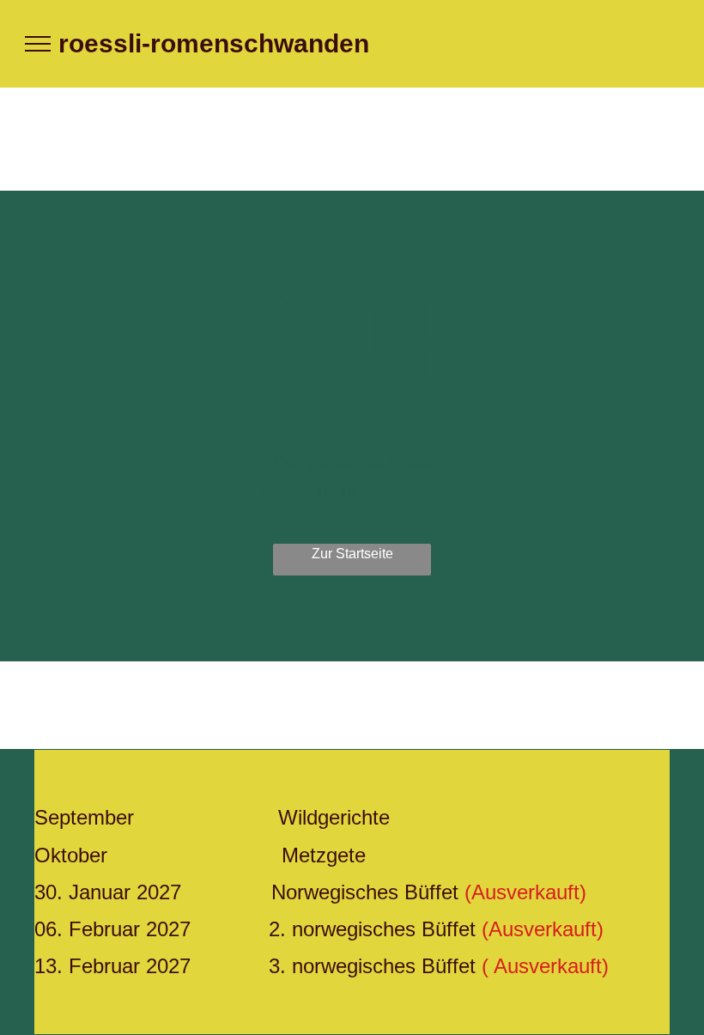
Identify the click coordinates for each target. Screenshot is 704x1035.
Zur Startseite (352, 553)
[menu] (37, 43)
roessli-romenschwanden (213, 43)
